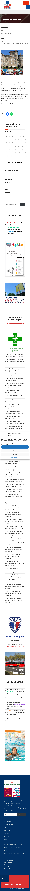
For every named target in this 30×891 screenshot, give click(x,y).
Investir (7, 189)
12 (12, 146)
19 (12, 149)
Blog (6, 196)
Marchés (14, 16)
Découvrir (8, 186)
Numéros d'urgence (9, 869)
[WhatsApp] (11, 114)
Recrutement (7, 864)
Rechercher (21, 815)
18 (9, 149)
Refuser (15, 450)
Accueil (3, 16)
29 (12, 139)
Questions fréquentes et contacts (15, 853)
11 (9, 146)
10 (6, 146)
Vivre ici (7, 182)
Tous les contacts (8, 860)
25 (9, 153)
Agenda (7, 192)
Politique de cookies (14, 457)
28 (9, 139)
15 (22, 146)
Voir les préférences (15, 454)
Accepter (15, 447)
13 (15, 146)
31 (19, 139)
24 (6, 153)
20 (15, 149)
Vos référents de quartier (12, 848)
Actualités (8, 176)
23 (25, 149)
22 (22, 149)
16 (25, 146)
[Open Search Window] (28, 12)
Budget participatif (10, 850)
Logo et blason (8, 867)
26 (12, 153)
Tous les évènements (15, 162)
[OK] (22, 204)
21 (19, 149)
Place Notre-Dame (9, 42)
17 (6, 149)
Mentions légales (8, 871)
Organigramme (8, 862)
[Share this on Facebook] (7, 114)
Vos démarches (10, 179)
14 (19, 146)
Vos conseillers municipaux (13, 845)
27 (6, 139)
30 (15, 139)
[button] (28, 7)
